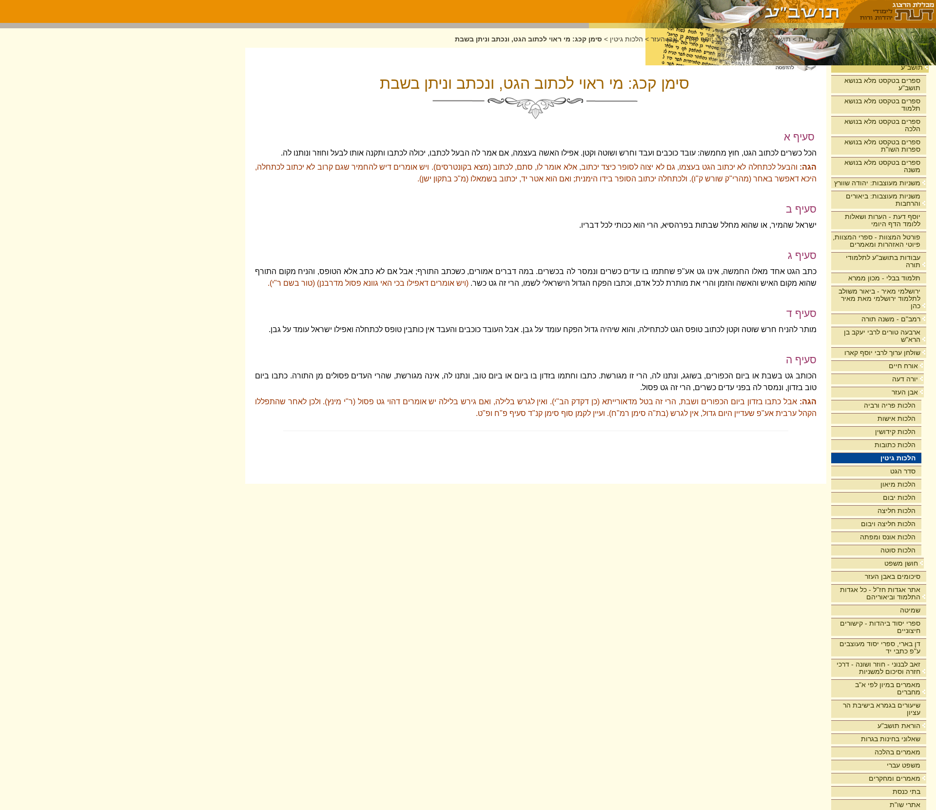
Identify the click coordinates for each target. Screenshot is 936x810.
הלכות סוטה (898, 550)
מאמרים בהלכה (897, 752)
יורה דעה (905, 379)
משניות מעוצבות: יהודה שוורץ (877, 183)
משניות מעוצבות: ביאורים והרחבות (883, 199)
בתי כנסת (906, 791)
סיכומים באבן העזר (892, 576)
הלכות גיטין (898, 458)
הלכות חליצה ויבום (888, 524)
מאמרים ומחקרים (894, 778)
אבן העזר (905, 392)
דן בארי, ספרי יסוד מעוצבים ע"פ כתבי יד (879, 647)
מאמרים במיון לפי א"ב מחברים (887, 688)
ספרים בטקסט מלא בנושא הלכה (882, 125)
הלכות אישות (897, 418)
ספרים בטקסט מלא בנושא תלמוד (882, 104)
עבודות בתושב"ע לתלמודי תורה (883, 261)
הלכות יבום (899, 497)
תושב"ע (912, 67)
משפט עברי (903, 765)
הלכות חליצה (897, 510)
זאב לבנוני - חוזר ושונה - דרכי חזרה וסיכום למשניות (878, 667)
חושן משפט (901, 563)
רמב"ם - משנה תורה (890, 319)
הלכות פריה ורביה (890, 405)
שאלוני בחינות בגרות (890, 739)
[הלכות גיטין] (716, 11)
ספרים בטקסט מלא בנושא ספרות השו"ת (882, 145)
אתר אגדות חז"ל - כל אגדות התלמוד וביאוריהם (880, 593)
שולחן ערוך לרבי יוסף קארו (882, 352)
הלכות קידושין (895, 431)
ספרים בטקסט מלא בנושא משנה (882, 166)
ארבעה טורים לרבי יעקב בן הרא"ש (882, 335)
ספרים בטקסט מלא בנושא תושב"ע (882, 84)
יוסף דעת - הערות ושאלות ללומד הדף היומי (882, 220)
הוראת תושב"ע (899, 726)
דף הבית (811, 39)
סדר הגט (903, 471)
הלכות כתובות (895, 445)
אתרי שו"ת (905, 805)
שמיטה (910, 610)
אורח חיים (903, 366)
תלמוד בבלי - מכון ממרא (884, 278)
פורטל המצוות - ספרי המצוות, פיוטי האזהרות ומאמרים (876, 240)
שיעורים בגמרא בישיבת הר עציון (881, 708)
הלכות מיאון (898, 484)
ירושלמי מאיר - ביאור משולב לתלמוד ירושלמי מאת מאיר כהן (879, 298)
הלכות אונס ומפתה (888, 537)
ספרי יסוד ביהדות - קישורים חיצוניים (880, 626)
